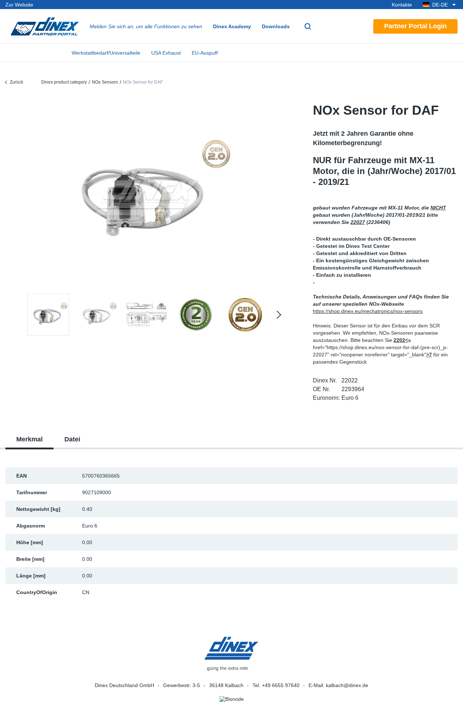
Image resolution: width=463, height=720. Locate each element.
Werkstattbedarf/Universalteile (106, 53)
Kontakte (402, 5)
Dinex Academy (232, 26)
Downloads (276, 26)
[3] (196, 315)
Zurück (16, 82)
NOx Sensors (105, 82)
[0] (146, 193)
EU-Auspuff (205, 53)
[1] (97, 315)
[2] (146, 315)
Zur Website (19, 5)
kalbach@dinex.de (347, 685)
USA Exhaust (166, 53)
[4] (245, 315)
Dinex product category (64, 82)
